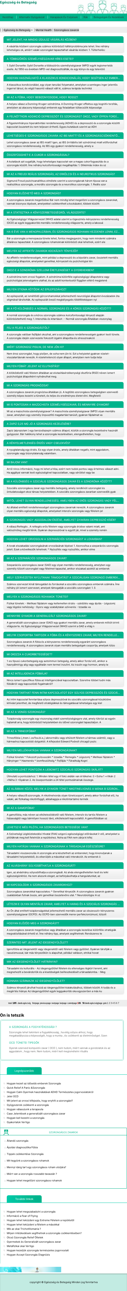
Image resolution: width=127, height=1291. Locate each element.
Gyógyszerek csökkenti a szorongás (28, 1105)
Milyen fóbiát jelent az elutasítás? (33, 366)
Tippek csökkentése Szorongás (25, 1154)
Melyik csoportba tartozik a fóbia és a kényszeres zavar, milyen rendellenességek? (63, 635)
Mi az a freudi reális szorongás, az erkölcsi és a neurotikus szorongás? (61, 174)
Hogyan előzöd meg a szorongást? (33, 923)
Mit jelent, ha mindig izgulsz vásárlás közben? (42, 39)
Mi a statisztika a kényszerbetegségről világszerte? (46, 212)
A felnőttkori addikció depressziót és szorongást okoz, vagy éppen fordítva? (63, 116)
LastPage (63, 1003)
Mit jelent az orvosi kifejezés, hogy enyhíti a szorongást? (40, 1100)
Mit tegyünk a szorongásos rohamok (28, 1160)
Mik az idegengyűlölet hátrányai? (32, 961)
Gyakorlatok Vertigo (18, 1122)
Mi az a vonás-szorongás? (26, 712)
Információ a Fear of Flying (22, 1215)
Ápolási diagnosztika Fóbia (22, 1147)
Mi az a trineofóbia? (21, 731)
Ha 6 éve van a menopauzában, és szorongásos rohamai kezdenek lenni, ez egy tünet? (63, 231)
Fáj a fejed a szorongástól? (28, 327)
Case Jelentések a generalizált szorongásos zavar (36, 1113)
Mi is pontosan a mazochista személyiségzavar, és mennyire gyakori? (58, 404)
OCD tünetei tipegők (24, 1042)
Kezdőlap (7, 17)
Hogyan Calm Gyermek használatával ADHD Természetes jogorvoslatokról (50, 1092)
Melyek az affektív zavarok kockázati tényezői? (42, 251)
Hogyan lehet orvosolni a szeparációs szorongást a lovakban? (54, 539)
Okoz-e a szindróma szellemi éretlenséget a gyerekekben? (50, 270)
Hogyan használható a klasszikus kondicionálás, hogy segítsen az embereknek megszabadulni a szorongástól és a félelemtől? (63, 78)
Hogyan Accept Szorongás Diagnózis (28, 1254)
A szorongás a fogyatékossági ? (33, 1027)
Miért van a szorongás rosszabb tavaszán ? (32, 1173)
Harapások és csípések (64, 17)
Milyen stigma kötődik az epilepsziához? (36, 289)
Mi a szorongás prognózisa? (27, 385)
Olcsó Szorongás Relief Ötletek (25, 1237)
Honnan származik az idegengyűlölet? (36, 980)
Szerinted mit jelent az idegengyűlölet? (37, 942)
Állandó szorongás (17, 1140)
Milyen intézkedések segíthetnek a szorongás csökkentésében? (44, 1233)
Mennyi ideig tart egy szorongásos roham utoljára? (36, 1167)
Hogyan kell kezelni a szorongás (25, 1117)
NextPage (55, 1003)
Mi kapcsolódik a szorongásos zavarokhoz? (39, 884)
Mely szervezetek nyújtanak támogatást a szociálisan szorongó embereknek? (63, 577)
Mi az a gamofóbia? (20, 808)
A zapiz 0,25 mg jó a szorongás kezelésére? (39, 423)
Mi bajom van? (17, 462)
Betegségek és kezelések (109, 17)
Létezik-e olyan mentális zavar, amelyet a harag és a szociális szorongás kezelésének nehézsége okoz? (63, 904)
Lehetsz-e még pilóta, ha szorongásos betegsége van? (47, 827)
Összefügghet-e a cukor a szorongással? (38, 154)
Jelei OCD (13, 1096)
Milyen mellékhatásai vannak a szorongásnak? (42, 750)
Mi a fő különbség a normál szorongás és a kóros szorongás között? (59, 308)
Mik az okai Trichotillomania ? (24, 1228)
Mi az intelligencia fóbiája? (27, 673)
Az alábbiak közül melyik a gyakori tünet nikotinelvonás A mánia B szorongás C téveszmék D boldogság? (63, 788)
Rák (86, 17)
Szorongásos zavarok (66, 30)
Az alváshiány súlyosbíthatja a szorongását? (41, 865)
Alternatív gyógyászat (31, 17)
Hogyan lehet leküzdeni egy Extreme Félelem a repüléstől (40, 1220)
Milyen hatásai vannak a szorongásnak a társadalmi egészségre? (56, 846)
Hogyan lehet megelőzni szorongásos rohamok (34, 1180)
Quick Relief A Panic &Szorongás (26, 1087)
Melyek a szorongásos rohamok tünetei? (37, 596)
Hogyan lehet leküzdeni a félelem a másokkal (33, 1224)
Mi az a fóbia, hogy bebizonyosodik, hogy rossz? (42, 97)
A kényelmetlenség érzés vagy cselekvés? (38, 443)
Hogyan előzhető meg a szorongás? (34, 193)
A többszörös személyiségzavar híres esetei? (40, 58)
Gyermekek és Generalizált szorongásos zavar (34, 1241)
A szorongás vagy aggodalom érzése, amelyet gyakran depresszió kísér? (61, 519)
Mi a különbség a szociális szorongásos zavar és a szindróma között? (59, 481)
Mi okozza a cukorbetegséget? (29, 654)
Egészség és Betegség (17, 30)
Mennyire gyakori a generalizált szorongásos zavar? (46, 616)
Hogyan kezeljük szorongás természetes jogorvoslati (38, 1250)
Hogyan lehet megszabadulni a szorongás (31, 1211)
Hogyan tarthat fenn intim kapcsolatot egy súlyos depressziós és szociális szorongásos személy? (63, 692)
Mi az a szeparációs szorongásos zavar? (37, 558)
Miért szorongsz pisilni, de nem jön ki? (35, 347)
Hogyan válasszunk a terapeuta (25, 1109)
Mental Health (44, 30)
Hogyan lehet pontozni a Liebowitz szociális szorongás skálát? (55, 769)
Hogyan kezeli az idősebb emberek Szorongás (34, 1083)
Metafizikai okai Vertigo (20, 1246)
